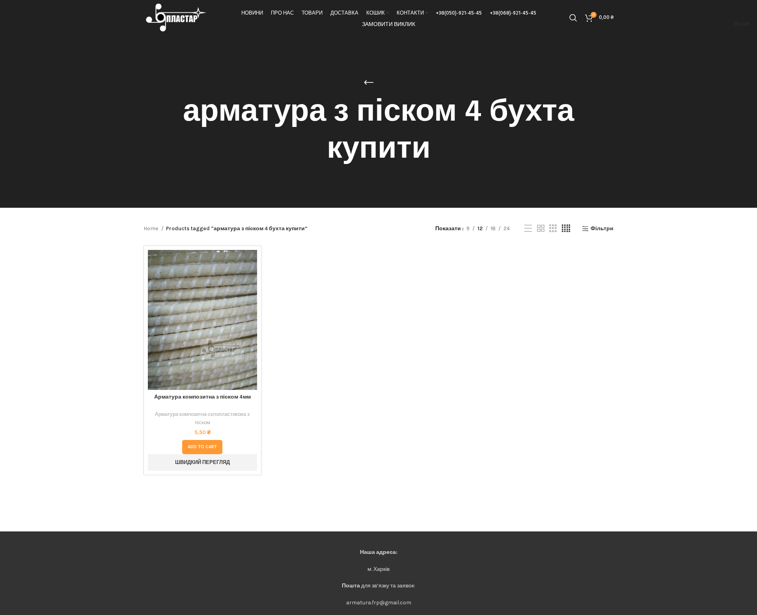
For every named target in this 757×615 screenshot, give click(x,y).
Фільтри (602, 229)
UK (746, 23)
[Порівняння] (251, 263)
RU (737, 23)
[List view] (528, 229)
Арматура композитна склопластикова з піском (202, 418)
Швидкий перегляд (251, 280)
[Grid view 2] (540, 229)
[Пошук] (573, 18)
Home (151, 228)
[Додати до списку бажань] (251, 298)
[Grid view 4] (566, 229)
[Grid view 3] (553, 229)
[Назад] (368, 83)
